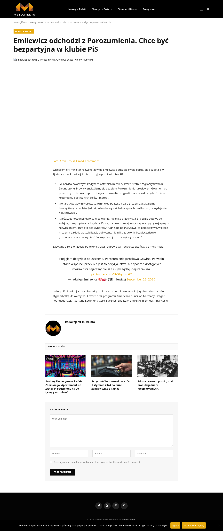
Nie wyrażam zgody (193, 525)
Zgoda (175, 525)
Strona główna (20, 22)
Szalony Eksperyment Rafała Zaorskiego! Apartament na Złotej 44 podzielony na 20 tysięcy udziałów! (63, 387)
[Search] (207, 9)
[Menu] (202, 9)
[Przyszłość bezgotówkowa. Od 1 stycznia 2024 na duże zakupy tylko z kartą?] (111, 366)
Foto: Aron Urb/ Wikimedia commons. (76, 161)
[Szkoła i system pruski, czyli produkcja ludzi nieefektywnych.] (157, 366)
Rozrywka (149, 9)
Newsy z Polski (77, 9)
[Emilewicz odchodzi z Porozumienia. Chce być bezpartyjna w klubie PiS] (111, 105)
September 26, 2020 (141, 279)
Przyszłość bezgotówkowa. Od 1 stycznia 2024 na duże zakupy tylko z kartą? (110, 385)
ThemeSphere (128, 519)
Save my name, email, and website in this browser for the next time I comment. (97, 462)
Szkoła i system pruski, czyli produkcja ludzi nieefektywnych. (155, 385)
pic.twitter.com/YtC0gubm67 (111, 274)
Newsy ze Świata (102, 9)
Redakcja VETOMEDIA (80, 322)
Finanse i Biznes (127, 9)
